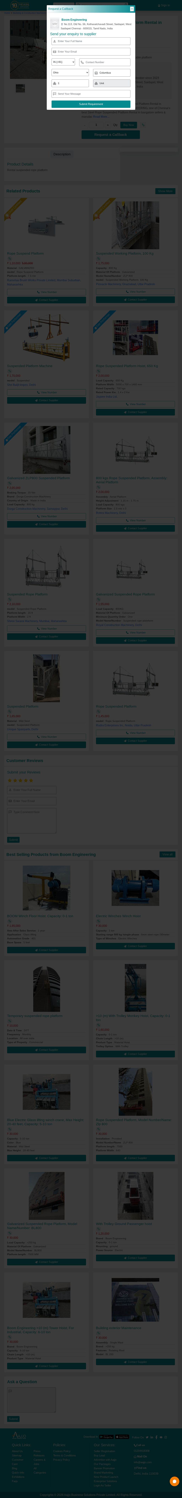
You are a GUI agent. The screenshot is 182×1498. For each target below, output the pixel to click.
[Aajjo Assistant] (174, 1481)
